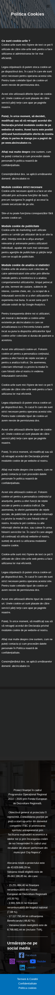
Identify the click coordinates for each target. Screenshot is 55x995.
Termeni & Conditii (27, 979)
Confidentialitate (27, 983)
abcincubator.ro (20, 178)
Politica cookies (27, 988)
